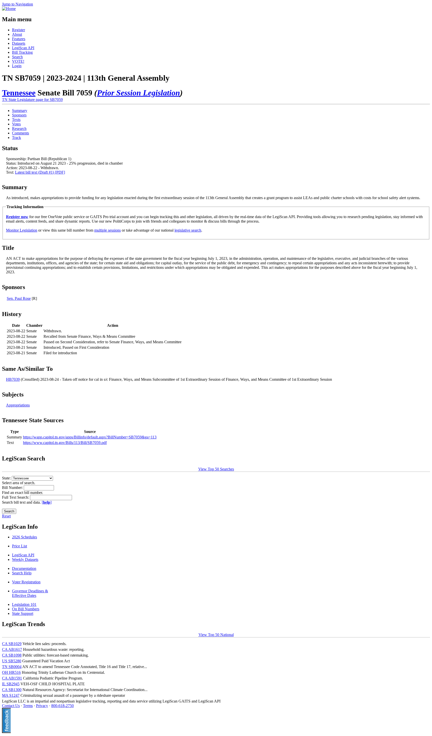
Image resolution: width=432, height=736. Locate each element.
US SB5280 (11, 661)
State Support (22, 613)
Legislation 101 (24, 604)
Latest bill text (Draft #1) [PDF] (40, 172)
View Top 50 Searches (216, 469)
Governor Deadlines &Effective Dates (30, 593)
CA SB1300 (12, 690)
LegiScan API (23, 48)
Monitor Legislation (21, 230)
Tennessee (19, 92)
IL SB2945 (11, 684)
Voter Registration (26, 582)
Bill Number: (13, 487)
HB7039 (13, 379)
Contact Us (11, 706)
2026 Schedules (24, 537)
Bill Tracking (22, 52)
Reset (6, 516)
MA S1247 (11, 695)
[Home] (9, 8)
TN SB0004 (12, 667)
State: (7, 478)
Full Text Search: (16, 497)
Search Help (22, 573)
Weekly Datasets (25, 559)
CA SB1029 (12, 644)
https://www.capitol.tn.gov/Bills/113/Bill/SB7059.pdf (65, 442)
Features (18, 39)
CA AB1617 (12, 649)
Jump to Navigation (17, 4)
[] (47, 502)
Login (17, 66)
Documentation (24, 568)
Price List (19, 546)
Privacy (42, 706)
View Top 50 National (216, 635)
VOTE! (18, 61)
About (17, 34)
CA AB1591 (12, 678)
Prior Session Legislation (138, 92)
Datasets (18, 43)
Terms (28, 706)
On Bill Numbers (25, 609)
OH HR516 (11, 672)
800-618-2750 (62, 706)
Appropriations (18, 405)
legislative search (187, 230)
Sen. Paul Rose (19, 298)
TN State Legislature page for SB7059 (32, 99)
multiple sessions (107, 230)
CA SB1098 (12, 655)
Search (17, 57)
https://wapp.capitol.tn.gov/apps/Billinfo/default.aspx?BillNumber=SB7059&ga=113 (89, 437)
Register (18, 30)
